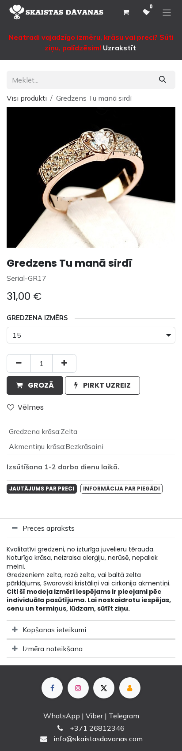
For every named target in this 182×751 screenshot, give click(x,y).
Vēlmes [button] (31, 407)
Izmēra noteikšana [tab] (53, 648)
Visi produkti (27, 98)
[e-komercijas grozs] (125, 12)
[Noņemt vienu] (19, 363)
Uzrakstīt (119, 47)
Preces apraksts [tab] (49, 528)
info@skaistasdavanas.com (98, 738)
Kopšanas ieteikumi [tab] (54, 629)
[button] (35, 385)
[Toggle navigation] (166, 12)
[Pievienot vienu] (64, 363)
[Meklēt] (162, 80)
